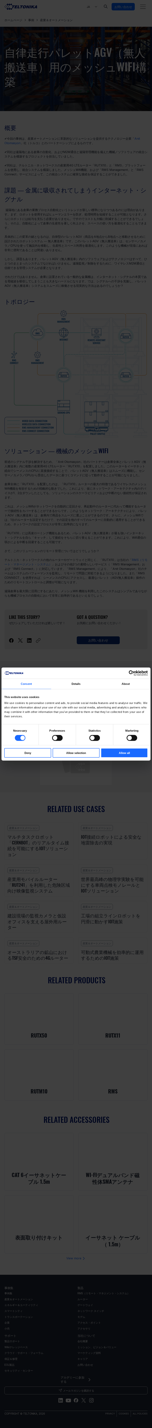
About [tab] (126, 683)
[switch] (57, 738)
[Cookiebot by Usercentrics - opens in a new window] (131, 673)
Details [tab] (76, 683)
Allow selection (76, 752)
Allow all (124, 752)
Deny (27, 752)
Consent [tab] (26, 683)
